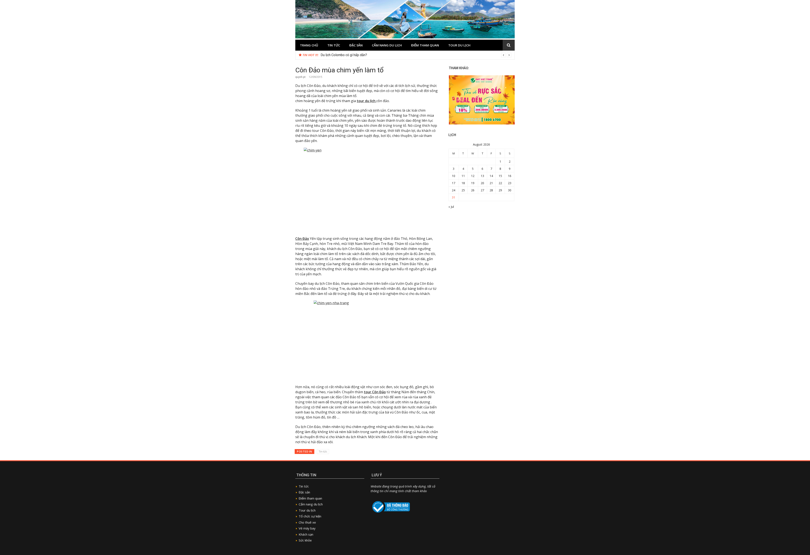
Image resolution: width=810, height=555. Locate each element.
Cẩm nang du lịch (387, 45)
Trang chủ (309, 45)
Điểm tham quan (425, 45)
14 (491, 176)
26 (472, 190)
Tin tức (333, 45)
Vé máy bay (307, 528)
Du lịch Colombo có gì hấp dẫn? (344, 55)
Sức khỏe (305, 540)
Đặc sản (356, 45)
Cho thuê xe (307, 522)
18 (463, 183)
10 (453, 176)
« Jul (451, 207)
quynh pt (300, 77)
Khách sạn (306, 534)
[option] (416, 55)
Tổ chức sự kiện (310, 516)
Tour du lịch (459, 45)
